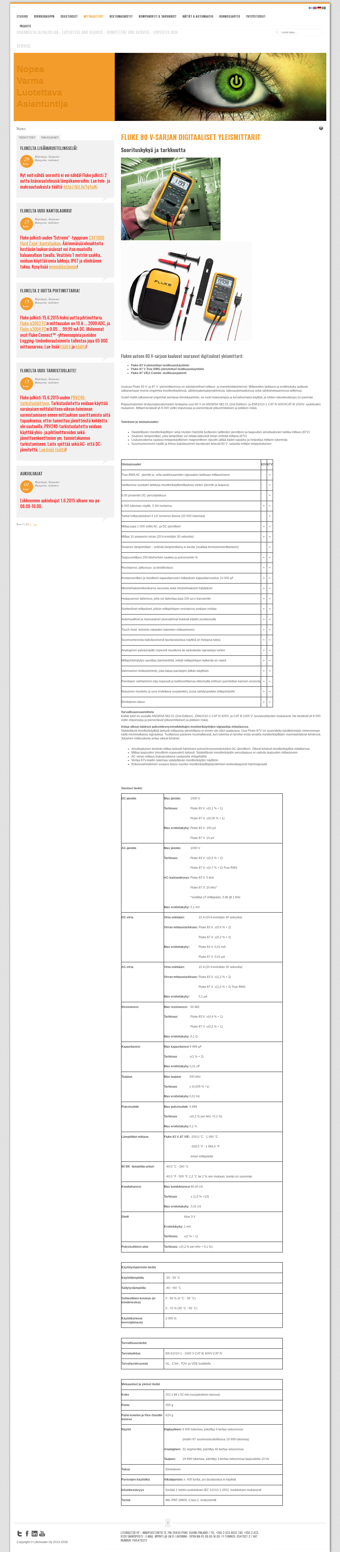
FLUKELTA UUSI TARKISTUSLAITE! (48, 371)
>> (35, 524)
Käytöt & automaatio (197, 16)
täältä (65, 346)
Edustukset (69, 16)
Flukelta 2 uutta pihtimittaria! (50, 291)
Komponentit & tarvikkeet (157, 16)
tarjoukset (50, 137)
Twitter (20, 1534)
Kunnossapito (229, 16)
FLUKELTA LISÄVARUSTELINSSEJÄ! (48, 148)
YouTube (42, 1534)
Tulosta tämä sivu (320, 128)
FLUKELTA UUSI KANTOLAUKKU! (46, 211)
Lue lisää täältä (52, 449)
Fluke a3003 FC (33, 323)
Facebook (27, 1534)
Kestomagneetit (121, 16)
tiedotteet (27, 137)
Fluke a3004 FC (33, 329)
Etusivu (22, 16)
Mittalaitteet (94, 16)
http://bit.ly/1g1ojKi (81, 186)
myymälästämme (63, 266)
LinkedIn (35, 1534)
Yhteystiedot (256, 16)
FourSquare (50, 1534)
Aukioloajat (31, 474)
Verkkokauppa (44, 16)
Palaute (25, 26)
